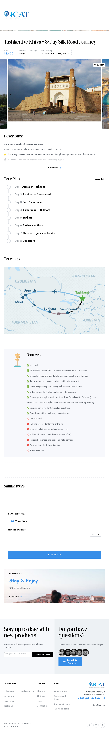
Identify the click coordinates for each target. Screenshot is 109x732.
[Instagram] (96, 725)
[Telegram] (102, 725)
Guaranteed (46, 53)
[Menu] (103, 15)
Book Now (52, 554)
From (6, 50)
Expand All (100, 179)
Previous (10, 94)
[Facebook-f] (89, 725)
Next (98, 94)
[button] (70, 661)
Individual (57, 53)
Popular (65, 53)
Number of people (17, 530)
